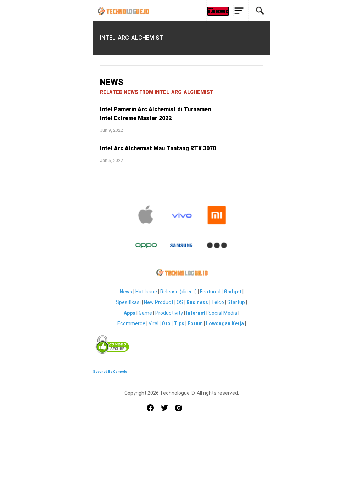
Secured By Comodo (110, 371)
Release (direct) (178, 291)
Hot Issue (146, 291)
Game (145, 313)
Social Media (222, 313)
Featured (210, 291)
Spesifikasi (128, 302)
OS (180, 302)
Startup (236, 302)
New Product (158, 302)
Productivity (169, 313)
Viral (153, 323)
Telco (217, 302)
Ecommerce (131, 323)
